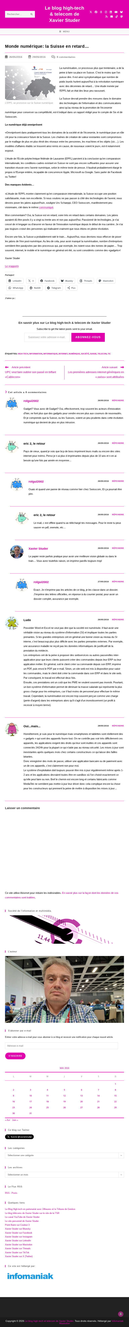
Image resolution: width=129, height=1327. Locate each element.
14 (98, 1095)
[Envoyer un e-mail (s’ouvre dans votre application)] (111, 16)
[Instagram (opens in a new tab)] (105, 12)
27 (81, 1107)
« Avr (7, 1120)
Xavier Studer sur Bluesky (18, 1229)
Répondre (118, 400)
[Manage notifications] (120, 1314)
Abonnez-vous (88, 337)
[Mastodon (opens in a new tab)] (121, 16)
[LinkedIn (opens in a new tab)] (110, 12)
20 (81, 1101)
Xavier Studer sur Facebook (18, 1233)
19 (64, 1101)
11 (47, 1095)
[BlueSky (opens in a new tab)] (121, 12)
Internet (63, 354)
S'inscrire (15, 1056)
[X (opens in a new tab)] (90, 12)
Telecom (102, 354)
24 (30, 1107)
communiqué (46, 207)
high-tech (23, 354)
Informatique (50, 354)
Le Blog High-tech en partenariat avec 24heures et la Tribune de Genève (40, 1209)
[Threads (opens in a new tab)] (101, 12)
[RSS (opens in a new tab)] (106, 16)
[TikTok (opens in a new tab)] (116, 16)
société (85, 354)
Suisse (93, 354)
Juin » (15, 1120)
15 (115, 1095)
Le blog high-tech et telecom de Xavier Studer (49, 1321)
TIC (109, 354)
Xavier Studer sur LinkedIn (18, 1240)
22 (115, 1101)
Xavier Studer (38, 548)
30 (13, 1113)
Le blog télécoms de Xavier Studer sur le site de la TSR (32, 1213)
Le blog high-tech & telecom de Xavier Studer (64, 14)
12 (64, 1095)
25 (47, 1107)
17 (30, 1101)
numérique (74, 354)
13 (81, 1095)
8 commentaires (66, 57)
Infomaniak (117, 1321)
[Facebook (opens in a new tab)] (96, 12)
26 (64, 1107)
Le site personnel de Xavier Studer (22, 1221)
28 (98, 1107)
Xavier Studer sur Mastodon (18, 1244)
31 (30, 1113)
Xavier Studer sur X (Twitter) (19, 1256)
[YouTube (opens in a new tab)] (116, 12)
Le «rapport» (12, 266)
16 (13, 1101)
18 (47, 1101)
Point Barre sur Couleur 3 (17, 1225)
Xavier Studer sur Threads (18, 1248)
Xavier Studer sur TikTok (17, 1252)
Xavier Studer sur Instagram (18, 1236)
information (35, 354)
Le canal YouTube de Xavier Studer (22, 1217)
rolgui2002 (31, 401)
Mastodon (64, 1323)
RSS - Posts (11, 1193)
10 (30, 1095)
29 (115, 1107)
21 (98, 1101)
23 (13, 1107)
